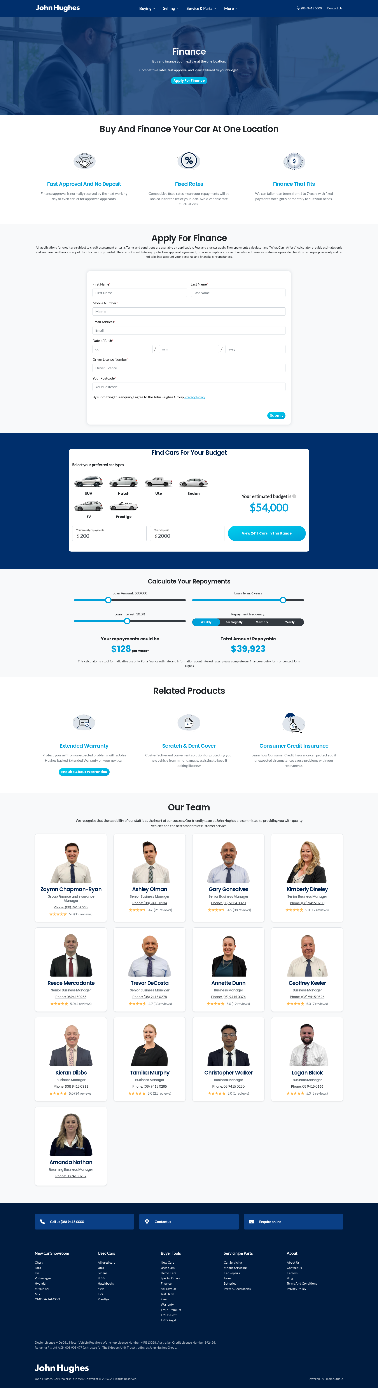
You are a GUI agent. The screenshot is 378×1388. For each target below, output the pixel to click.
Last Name (199, 284)
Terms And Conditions (302, 1283)
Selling (169, 8)
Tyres (227, 1278)
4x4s (101, 1288)
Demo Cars (168, 1273)
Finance (166, 1283)
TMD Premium (171, 1309)
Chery (39, 1262)
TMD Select (169, 1315)
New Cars (167, 1262)
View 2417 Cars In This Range (267, 533)
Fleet (164, 1299)
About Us (293, 1262)
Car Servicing (233, 1262)
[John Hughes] (58, 8)
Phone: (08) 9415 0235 (71, 907)
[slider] (108, 600)
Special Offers (170, 1278)
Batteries (230, 1283)
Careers (292, 1273)
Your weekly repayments (90, 530)
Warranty (167, 1304)
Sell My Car (168, 1288)
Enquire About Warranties (84, 772)
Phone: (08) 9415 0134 (149, 903)
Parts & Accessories (237, 1288)
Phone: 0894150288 (70, 996)
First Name (101, 284)
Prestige (103, 1299)
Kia (37, 1273)
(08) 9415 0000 (311, 8)
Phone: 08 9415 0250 (228, 1086)
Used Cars (168, 1268)
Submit (276, 415)
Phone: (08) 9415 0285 (149, 1086)
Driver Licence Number (110, 359)
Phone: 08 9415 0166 (307, 1086)
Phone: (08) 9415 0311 (71, 1086)
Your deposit (161, 530)
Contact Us (334, 8)
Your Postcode (104, 378)
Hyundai (40, 1283)
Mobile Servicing (235, 1268)
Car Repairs (232, 1273)
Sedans (102, 1273)
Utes (101, 1268)
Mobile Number (105, 303)
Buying (145, 8)
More (229, 8)
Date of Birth (103, 340)
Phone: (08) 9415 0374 (228, 996)
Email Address (104, 322)
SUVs (101, 1278)
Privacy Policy (194, 397)
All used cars (106, 1262)
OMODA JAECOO (47, 1299)
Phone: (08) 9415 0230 (307, 903)
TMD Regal (168, 1320)
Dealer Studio (334, 1379)
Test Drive (167, 1294)
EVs (100, 1294)
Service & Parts (199, 8)
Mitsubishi (42, 1288)
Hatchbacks (106, 1283)
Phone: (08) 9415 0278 (149, 996)
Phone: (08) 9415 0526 (307, 996)
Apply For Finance (189, 80)
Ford (38, 1268)
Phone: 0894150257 (70, 1176)
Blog (290, 1278)
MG (37, 1294)
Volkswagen (43, 1278)
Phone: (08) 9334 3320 (228, 903)
